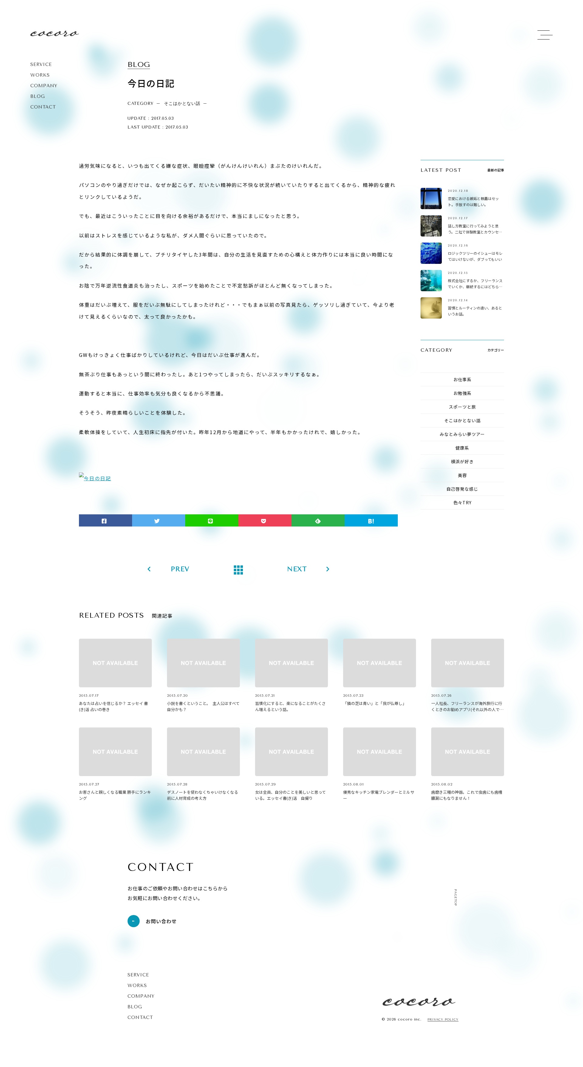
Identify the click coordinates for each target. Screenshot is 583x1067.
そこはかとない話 (462, 420)
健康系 (462, 448)
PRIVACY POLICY (443, 1019)
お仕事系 (462, 379)
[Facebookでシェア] (105, 520)
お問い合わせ (161, 921)
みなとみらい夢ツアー (462, 434)
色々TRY (462, 502)
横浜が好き (462, 461)
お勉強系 (462, 393)
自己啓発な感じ (462, 489)
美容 (462, 475)
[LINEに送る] (211, 520)
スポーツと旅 (462, 407)
